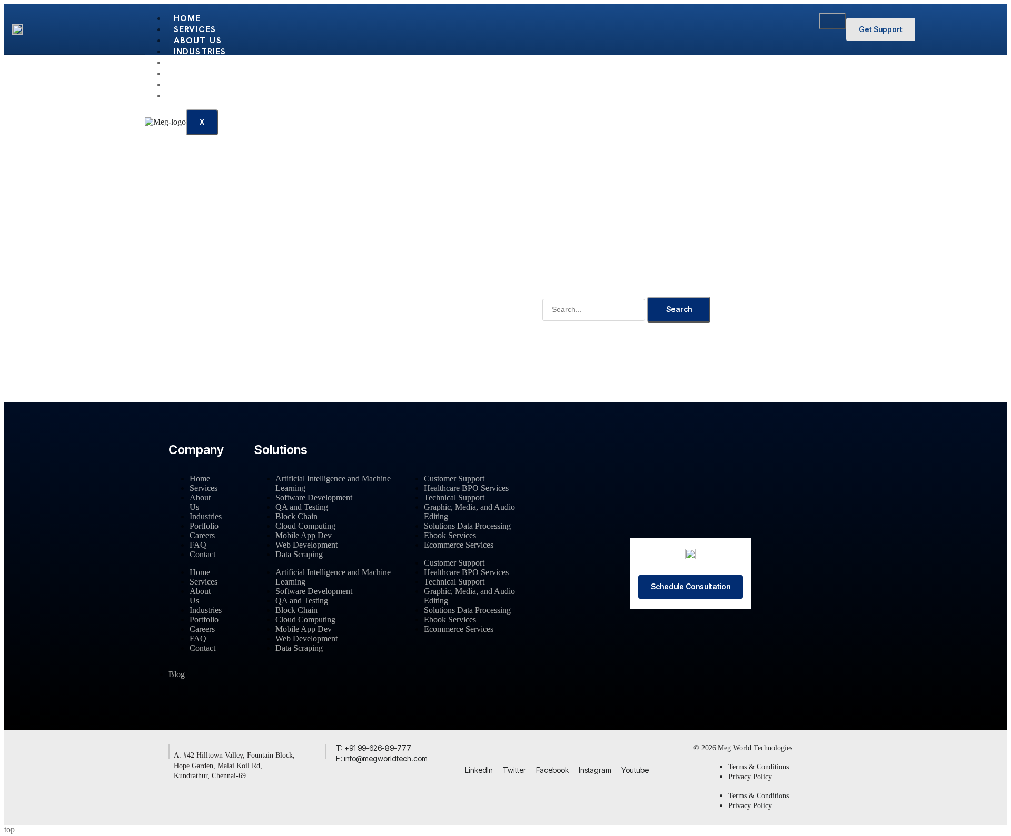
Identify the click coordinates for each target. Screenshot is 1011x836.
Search (679, 309)
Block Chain (296, 516)
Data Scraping (299, 554)
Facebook (552, 770)
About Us (198, 40)
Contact (196, 95)
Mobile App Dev (303, 535)
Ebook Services (450, 535)
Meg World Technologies (755, 748)
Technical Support (454, 497)
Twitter (514, 770)
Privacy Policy (750, 777)
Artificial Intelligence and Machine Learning (333, 483)
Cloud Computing (305, 525)
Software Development (313, 497)
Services (195, 29)
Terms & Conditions (758, 767)
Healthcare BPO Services (466, 488)
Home (187, 18)
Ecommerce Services (458, 544)
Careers (194, 73)
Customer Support (454, 478)
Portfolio (200, 62)
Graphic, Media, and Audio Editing (469, 511)
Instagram (595, 770)
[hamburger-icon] (832, 21)
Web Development (306, 544)
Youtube (635, 770)
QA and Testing (301, 506)
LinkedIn (479, 770)
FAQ (183, 84)
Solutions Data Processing (467, 525)
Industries (200, 51)
